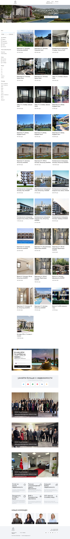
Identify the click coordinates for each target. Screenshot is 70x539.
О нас (52, 1)
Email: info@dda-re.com (54, 530)
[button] (51, 17)
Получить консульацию (22, 366)
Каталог (48, 1)
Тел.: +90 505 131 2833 (54, 529)
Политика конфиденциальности (26, 535)
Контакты (56, 1)
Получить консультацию (17, 523)
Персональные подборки (14, 533)
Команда (24, 532)
